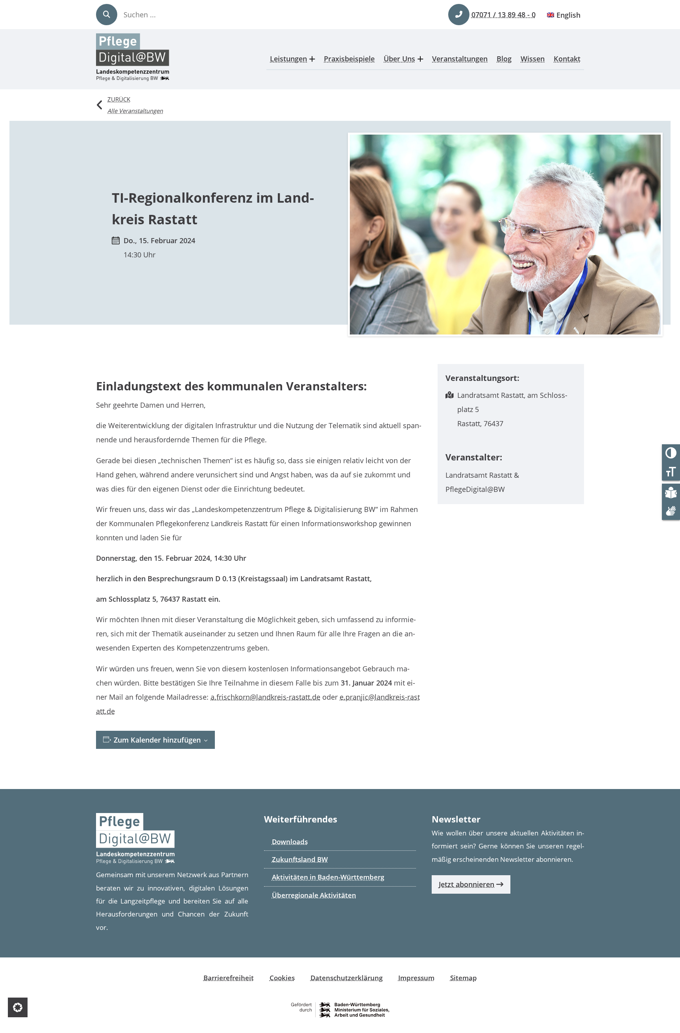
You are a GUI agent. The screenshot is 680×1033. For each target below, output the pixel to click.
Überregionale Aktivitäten (314, 895)
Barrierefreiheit (228, 977)
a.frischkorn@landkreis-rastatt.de (265, 697)
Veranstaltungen (460, 58)
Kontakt (567, 58)
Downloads (290, 841)
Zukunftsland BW (300, 859)
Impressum (416, 977)
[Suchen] (106, 14)
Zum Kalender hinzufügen (156, 740)
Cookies (282, 977)
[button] (18, 1007)
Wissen (533, 58)
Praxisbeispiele (349, 58)
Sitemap (463, 977)
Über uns (399, 58)
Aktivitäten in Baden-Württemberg (328, 876)
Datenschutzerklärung (346, 977)
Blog (504, 58)
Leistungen (288, 58)
